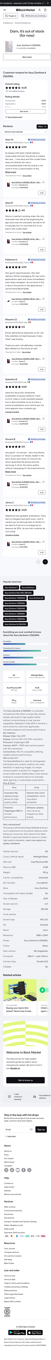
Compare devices (11, 1252)
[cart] (45, 10)
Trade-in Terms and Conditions (17, 1283)
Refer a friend (9, 1207)
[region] (25, 997)
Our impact (9, 1158)
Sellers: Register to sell (13, 1225)
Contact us (8, 1183)
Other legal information (13, 1294)
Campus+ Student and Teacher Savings (20, 1221)
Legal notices (9, 1298)
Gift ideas (8, 1259)
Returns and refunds (12, 1194)
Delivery (7, 1190)
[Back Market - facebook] (23, 1170)
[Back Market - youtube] (18, 1170)
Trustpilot (8, 1166)
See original (27, 176)
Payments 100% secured (14, 1232)
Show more (10, 172)
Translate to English (12, 412)
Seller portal (9, 1229)
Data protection (10, 1290)
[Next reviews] (45, 561)
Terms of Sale (9, 1279)
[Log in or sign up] (39, 10)
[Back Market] (25, 10)
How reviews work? (15, 117)
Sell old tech (9, 1218)
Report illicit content (12, 1301)
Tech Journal (9, 1248)
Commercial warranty (13, 1210)
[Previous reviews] (38, 561)
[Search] (23, 16)
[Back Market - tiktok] (12, 1170)
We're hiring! (9, 1162)
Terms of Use (9, 1276)
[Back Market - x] (29, 1170)
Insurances (8, 1214)
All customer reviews (12, 1256)
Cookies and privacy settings (16, 1287)
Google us (15, 1068)
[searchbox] (36, 15)
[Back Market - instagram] (6, 1170)
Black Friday (9, 1263)
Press (6, 1155)
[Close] (48, 3)
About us (8, 1151)
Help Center (9, 1187)
